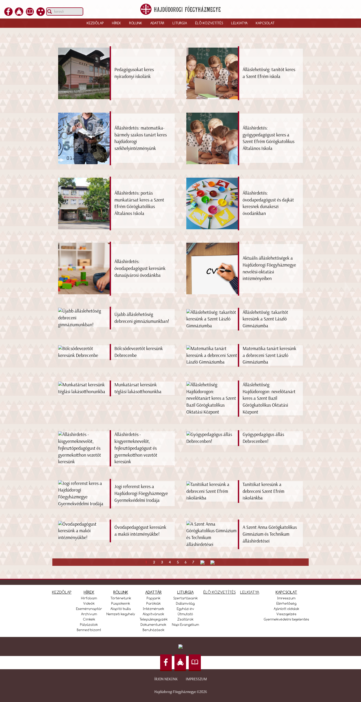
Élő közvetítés (209, 23)
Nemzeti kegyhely (121, 614)
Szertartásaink (185, 598)
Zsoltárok (185, 619)
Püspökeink (120, 603)
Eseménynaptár (89, 609)
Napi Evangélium (185, 624)
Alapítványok (153, 614)
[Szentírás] (30, 14)
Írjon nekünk (166, 679)
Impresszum (196, 679)
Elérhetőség (286, 603)
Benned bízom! (89, 630)
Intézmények (153, 609)
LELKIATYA (249, 592)
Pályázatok (89, 624)
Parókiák (153, 603)
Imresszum (286, 598)
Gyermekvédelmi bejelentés (286, 619)
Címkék (89, 619)
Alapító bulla (120, 609)
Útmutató (185, 614)
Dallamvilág (185, 603)
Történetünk (120, 598)
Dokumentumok (153, 624)
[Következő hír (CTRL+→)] (347, 290)
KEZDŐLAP (62, 592)
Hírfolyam (89, 598)
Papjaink (153, 598)
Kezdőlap (95, 23)
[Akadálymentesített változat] (40, 14)
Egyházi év (185, 609)
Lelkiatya (239, 23)
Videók (89, 603)
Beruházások (153, 630)
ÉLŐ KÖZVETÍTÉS (219, 592)
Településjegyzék (154, 619)
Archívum (89, 614)
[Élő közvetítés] (19, 14)
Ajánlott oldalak (286, 609)
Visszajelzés (286, 614)
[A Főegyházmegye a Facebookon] (8, 14)
